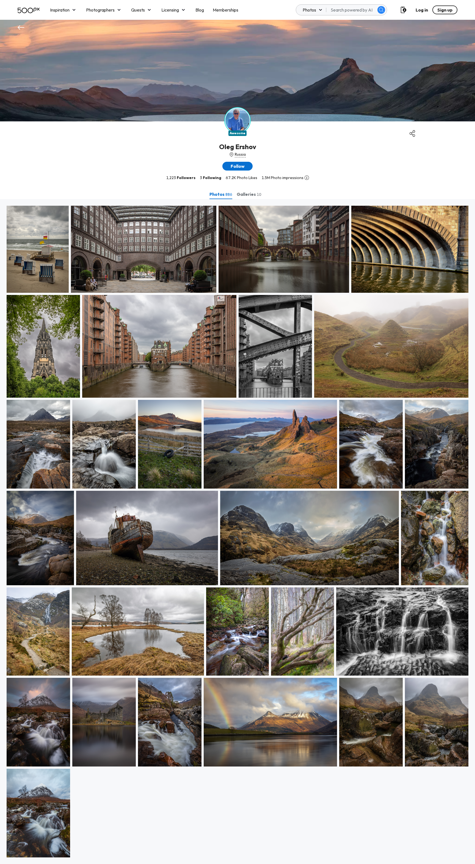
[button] (381, 9)
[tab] (220, 194)
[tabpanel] (237, 531)
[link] (38, 249)
